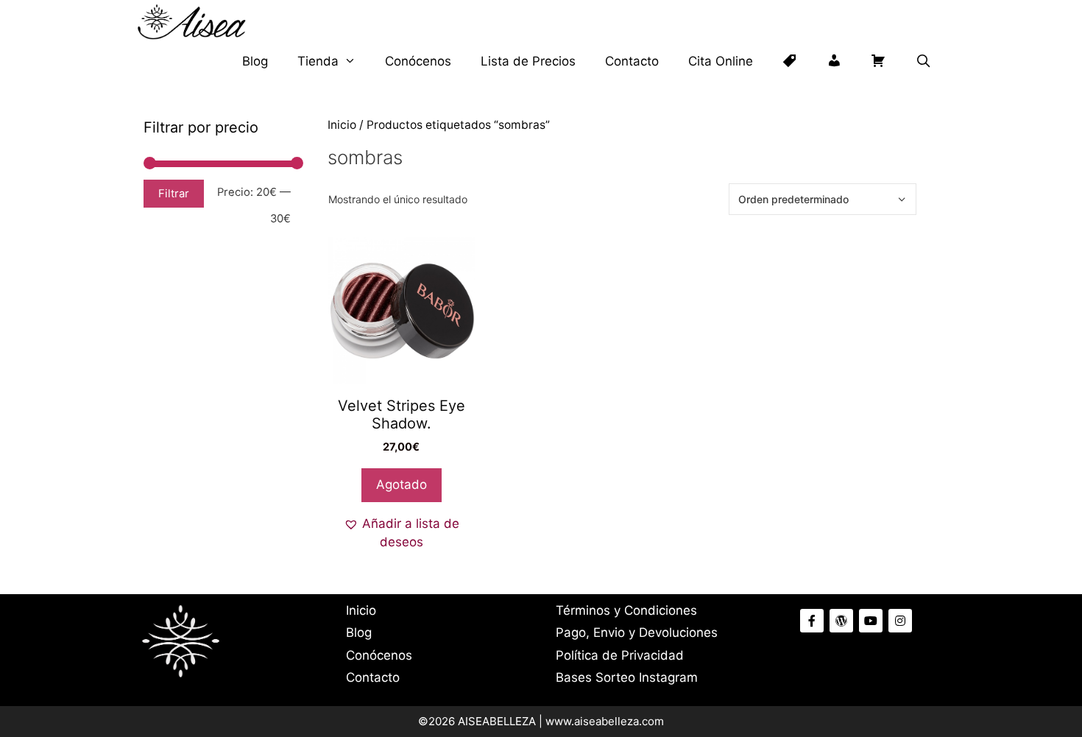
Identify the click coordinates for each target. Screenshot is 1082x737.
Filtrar (173, 193)
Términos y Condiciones (626, 610)
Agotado (401, 484)
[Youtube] (871, 620)
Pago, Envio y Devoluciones (637, 632)
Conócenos (418, 61)
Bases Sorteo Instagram (627, 677)
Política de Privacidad (620, 655)
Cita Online (720, 61)
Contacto (632, 61)
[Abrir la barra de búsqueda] (923, 61)
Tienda (318, 61)
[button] (401, 533)
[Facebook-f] (812, 620)
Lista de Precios (528, 61)
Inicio (342, 125)
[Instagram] (900, 620)
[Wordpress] (841, 620)
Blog (255, 61)
